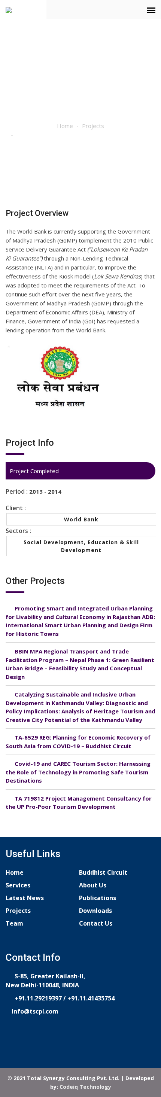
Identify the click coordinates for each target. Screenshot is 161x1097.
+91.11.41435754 (91, 998)
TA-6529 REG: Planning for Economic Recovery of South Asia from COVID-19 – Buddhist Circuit (78, 742)
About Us (92, 885)
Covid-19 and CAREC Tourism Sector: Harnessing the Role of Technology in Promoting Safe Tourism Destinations (78, 772)
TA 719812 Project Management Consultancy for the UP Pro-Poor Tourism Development (79, 803)
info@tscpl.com (34, 1011)
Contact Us (95, 923)
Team (14, 923)
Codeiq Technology (85, 1086)
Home (65, 125)
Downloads (95, 910)
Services (18, 885)
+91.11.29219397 (37, 998)
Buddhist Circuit (103, 872)
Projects (93, 125)
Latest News (25, 898)
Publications (97, 898)
